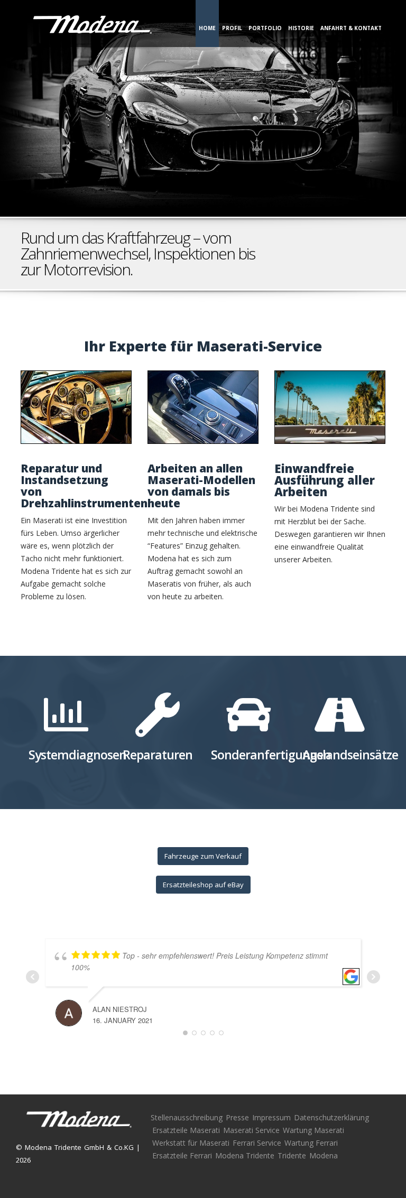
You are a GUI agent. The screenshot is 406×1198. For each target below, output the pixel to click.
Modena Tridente (244, 1155)
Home (207, 28)
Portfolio (265, 28)
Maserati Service (251, 1130)
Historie (301, 28)
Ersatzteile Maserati (186, 1130)
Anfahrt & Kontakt (351, 28)
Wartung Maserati (313, 1130)
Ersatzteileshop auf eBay (203, 884)
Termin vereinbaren (339, 244)
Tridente (292, 1155)
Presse (237, 1117)
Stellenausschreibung (187, 1117)
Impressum (271, 1117)
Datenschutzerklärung (331, 1117)
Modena (323, 1155)
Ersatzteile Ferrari (182, 1155)
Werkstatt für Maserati (190, 1143)
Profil (232, 28)
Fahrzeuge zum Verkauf (203, 856)
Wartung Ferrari (311, 1143)
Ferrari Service (257, 1143)
